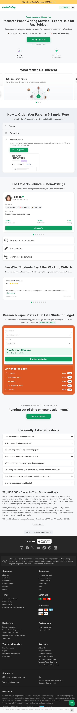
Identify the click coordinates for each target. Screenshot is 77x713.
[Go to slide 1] (36, 102)
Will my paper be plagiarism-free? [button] (18, 443)
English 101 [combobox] (11, 343)
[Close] (72, 710)
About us (5, 575)
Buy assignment (44, 630)
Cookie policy (7, 601)
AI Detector (42, 648)
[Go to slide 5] (41, 234)
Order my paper (18, 150)
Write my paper (38, 416)
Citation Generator (45, 653)
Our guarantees (7, 583)
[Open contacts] (72, 703)
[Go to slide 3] (40, 102)
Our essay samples (45, 575)
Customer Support (48, 322)
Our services (6, 581)
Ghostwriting (6, 656)
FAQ (39, 589)
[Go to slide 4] (39, 234)
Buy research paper (9, 627)
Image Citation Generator (47, 659)
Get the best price (38, 359)
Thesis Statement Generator (48, 665)
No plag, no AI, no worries (22, 240)
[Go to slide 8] (45, 302)
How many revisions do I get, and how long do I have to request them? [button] (32, 470)
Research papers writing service (13, 635)
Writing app (6, 638)
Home (28, 532)
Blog (40, 586)
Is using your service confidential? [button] (18, 483)
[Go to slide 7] (43, 302)
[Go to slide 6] (43, 234)
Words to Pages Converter (47, 662)
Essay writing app (44, 578)
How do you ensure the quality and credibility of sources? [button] (27, 476)
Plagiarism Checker (45, 651)
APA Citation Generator (46, 656)
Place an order (38, 40)
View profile (38, 228)
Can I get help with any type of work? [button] (19, 437)
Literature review (8, 648)
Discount (5, 586)
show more (11, 293)
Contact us (6, 578)
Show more (37, 524)
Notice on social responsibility (13, 607)
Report (4, 651)
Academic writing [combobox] (13, 335)
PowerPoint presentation (11, 653)
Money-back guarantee (21, 257)
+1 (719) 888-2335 (13, 682)
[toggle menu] (73, 7)
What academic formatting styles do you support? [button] (25, 463)
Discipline (8, 339)
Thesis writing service (10, 632)
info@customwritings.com (15, 677)
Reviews (5, 589)
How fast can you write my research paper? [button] (22, 456)
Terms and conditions (10, 599)
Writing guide (43, 583)
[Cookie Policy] (48, 709)
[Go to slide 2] (38, 102)
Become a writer (44, 581)
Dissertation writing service (12, 630)
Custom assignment (45, 627)
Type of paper (9, 330)
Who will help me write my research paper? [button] (22, 450)
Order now (64, 7)
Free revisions (16, 248)
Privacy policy (7, 604)
